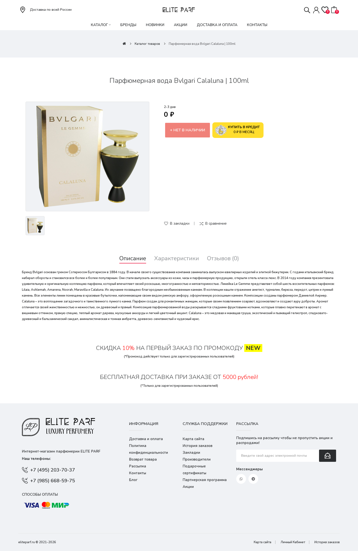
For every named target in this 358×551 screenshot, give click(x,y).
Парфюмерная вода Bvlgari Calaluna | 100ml (202, 44)
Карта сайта (193, 438)
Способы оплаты (40, 494)
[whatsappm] (241, 479)
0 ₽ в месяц (244, 129)
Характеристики (176, 258)
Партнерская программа (205, 479)
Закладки (191, 452)
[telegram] (253, 479)
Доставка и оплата (146, 438)
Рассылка (137, 466)
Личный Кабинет (293, 542)
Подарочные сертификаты (194, 469)
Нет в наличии (189, 130)
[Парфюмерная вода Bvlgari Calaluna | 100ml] (87, 156)
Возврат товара (143, 459)
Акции (188, 486)
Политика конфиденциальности (148, 449)
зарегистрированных (193, 356)
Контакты (137, 473)
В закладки (179, 223)
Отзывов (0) (223, 258)
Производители (197, 459)
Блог (133, 479)
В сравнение (216, 223)
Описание (132, 258)
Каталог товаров (147, 44)
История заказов (197, 445)
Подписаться (327, 456)
